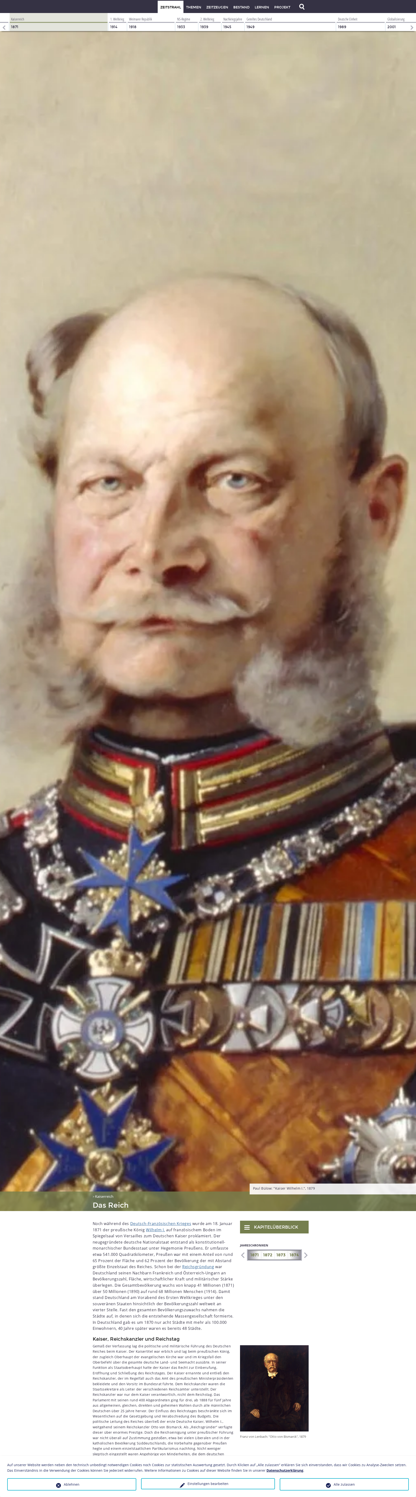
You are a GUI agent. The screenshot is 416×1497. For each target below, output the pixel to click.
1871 (254, 1255)
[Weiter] (412, 22)
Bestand (241, 7)
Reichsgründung (198, 1266)
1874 (294, 1255)
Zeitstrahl (170, 7)
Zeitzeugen (217, 7)
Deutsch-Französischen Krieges (160, 1223)
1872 (267, 1255)
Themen (193, 7)
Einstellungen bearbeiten (208, 1483)
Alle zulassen (344, 1484)
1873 (281, 1255)
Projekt (282, 7)
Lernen (262, 7)
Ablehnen (71, 1484)
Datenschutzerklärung (284, 1470)
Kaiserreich (104, 1196)
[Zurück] (3, 22)
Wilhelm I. (155, 1229)
